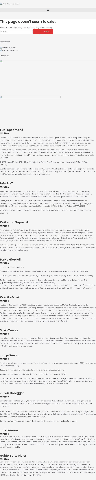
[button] (48, 10)
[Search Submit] (36, 31)
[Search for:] (20, 31)
